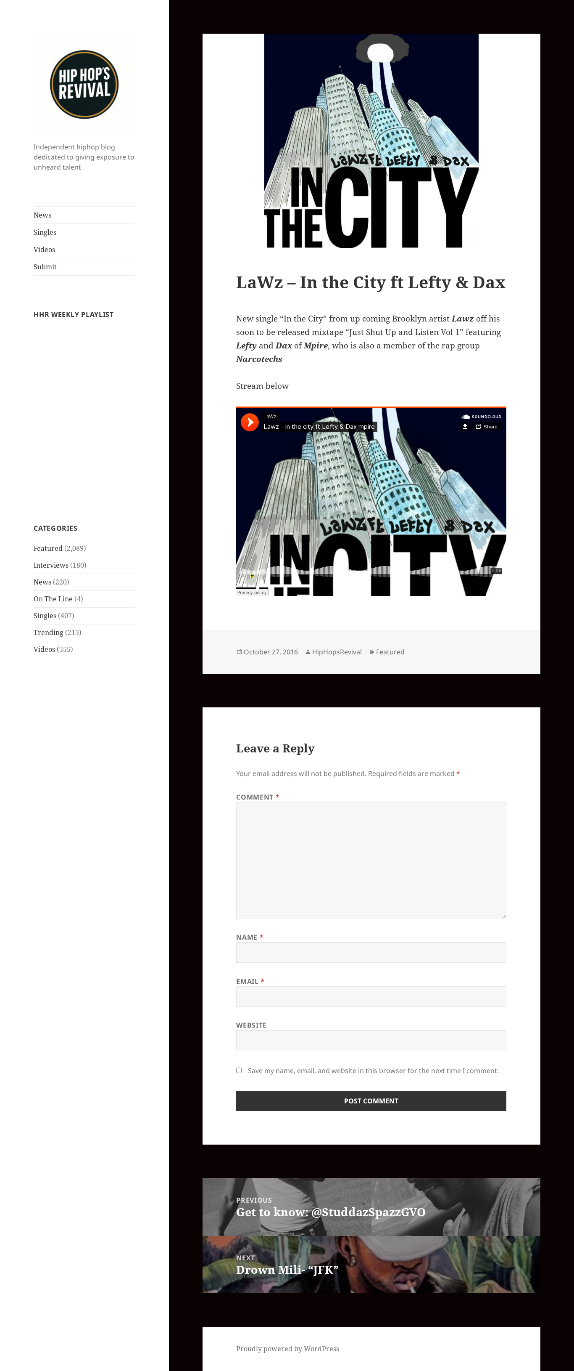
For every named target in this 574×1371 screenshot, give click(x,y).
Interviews (51, 565)
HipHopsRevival (337, 651)
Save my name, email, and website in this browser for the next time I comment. (373, 1070)
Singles (45, 232)
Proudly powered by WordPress (287, 1348)
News (42, 215)
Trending (48, 632)
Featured (48, 548)
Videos (44, 249)
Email (250, 981)
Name (249, 937)
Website (251, 1025)
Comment (257, 797)
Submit (45, 266)
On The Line (53, 598)
